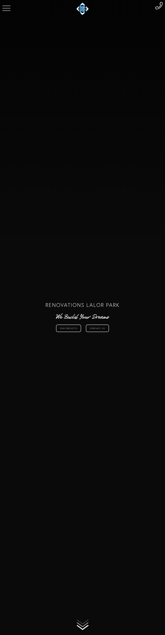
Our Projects (68, 328)
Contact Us (97, 328)
